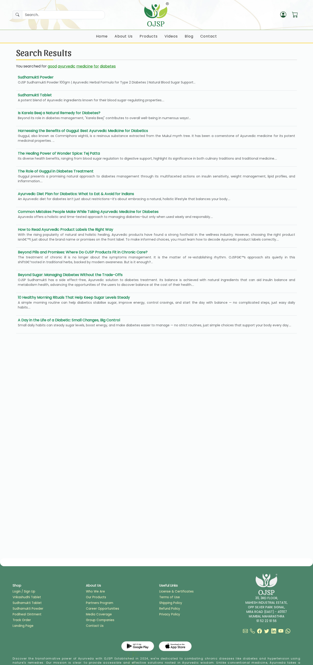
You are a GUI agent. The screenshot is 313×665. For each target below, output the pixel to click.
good (52, 66)
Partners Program (99, 603)
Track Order (22, 620)
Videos (171, 36)
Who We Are (95, 591)
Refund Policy (169, 608)
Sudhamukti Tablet (27, 603)
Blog (189, 36)
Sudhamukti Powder (28, 608)
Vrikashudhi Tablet (27, 597)
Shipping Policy (170, 603)
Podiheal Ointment (27, 614)
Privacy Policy (169, 614)
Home (102, 36)
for (96, 66)
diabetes (108, 66)
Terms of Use (169, 597)
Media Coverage (99, 614)
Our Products (96, 597)
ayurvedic (66, 66)
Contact (208, 36)
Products (149, 36)
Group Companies (100, 620)
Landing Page (23, 626)
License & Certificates (176, 591)
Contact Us (95, 626)
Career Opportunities (102, 608)
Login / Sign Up (24, 591)
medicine (84, 66)
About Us (124, 36)
